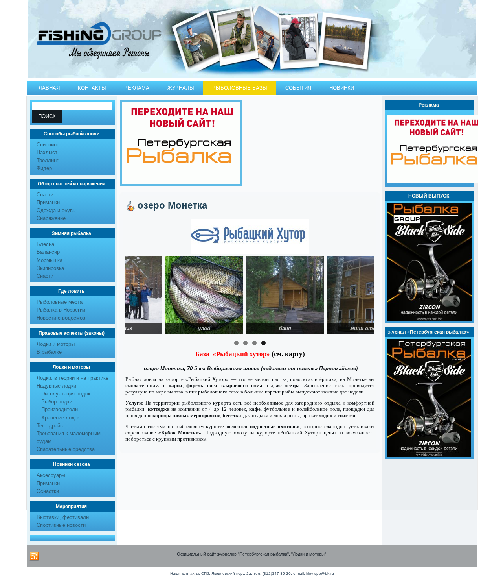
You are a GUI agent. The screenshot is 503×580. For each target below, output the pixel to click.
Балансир (48, 252)
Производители (59, 409)
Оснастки (48, 491)
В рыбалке (49, 352)
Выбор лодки (56, 402)
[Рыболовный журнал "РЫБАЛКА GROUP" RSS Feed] (34, 556)
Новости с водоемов (61, 318)
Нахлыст (47, 152)
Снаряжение (51, 218)
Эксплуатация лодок (65, 394)
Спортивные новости (61, 525)
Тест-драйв (50, 426)
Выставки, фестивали (63, 517)
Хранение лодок (60, 418)
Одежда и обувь (56, 210)
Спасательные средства (66, 449)
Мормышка (49, 260)
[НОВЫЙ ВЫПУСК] (429, 319)
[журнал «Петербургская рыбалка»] (429, 455)
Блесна (45, 244)
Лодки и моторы (56, 344)
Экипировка (50, 268)
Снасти (45, 195)
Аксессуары (51, 475)
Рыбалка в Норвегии (61, 310)
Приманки (48, 202)
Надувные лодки (56, 386)
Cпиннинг (48, 145)
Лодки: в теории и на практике (72, 378)
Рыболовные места (60, 302)
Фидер (44, 168)
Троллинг (48, 160)
